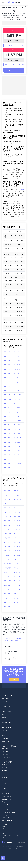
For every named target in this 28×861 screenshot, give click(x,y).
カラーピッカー (5, 804)
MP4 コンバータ (5, 698)
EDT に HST (7, 594)
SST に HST (7, 585)
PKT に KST (7, 390)
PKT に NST (7, 369)
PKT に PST (7, 352)
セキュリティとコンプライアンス (10, 835)
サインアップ (14, 679)
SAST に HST (17, 546)
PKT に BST (7, 386)
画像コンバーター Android (8, 818)
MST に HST (7, 589)
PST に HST (7, 491)
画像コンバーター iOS (7, 820)
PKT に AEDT (17, 463)
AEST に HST (17, 495)
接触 (3, 837)
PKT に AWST (7, 399)
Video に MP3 (5, 720)
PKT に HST (17, 365)
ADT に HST (17, 491)
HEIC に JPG (5, 735)
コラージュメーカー (6, 796)
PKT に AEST (17, 356)
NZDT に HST (7, 559)
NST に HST (17, 504)
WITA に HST (7, 576)
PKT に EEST (7, 442)
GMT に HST (17, 555)
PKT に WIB (17, 412)
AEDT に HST (17, 602)
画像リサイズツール (6, 799)
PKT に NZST (17, 408)
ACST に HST (17, 542)
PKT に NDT (7, 416)
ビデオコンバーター (6, 706)
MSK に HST (7, 504)
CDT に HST (17, 508)
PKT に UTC (7, 403)
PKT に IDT (6, 459)
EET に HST (17, 564)
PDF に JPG (4, 733)
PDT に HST (7, 508)
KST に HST (17, 525)
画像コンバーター (6, 741)
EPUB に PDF (5, 751)
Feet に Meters (5, 786)
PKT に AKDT (17, 425)
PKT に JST (7, 438)
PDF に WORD (5, 749)
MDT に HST (7, 529)
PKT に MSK (7, 365)
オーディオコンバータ (7, 722)
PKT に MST (17, 451)
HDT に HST (17, 516)
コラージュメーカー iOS (7, 815)
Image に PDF (5, 738)
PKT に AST (7, 378)
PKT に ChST (17, 442)
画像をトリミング (6, 802)
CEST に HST (17, 598)
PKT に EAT (7, 433)
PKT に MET (17, 399)
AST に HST (17, 512)
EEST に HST (17, 576)
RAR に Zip (4, 765)
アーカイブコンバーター (8, 773)
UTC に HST (17, 538)
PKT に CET (17, 386)
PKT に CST (7, 360)
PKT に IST (17, 403)
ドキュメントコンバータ (8, 757)
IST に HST (6, 542)
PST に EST (4, 767)
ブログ (3, 826)
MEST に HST (7, 534)
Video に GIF (5, 701)
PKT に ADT (17, 352)
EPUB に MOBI (5, 754)
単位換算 (4, 789)
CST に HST (7, 499)
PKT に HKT (17, 433)
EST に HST (17, 589)
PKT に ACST (7, 408)
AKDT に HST (7, 564)
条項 (3, 833)
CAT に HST (17, 529)
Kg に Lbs (4, 783)
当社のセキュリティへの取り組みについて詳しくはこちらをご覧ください (14, 639)
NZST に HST (7, 546)
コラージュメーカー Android (9, 812)
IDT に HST (17, 594)
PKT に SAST (7, 412)
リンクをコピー (10, 70)
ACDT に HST (7, 568)
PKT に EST (7, 455)
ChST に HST (7, 581)
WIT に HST (7, 555)
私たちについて (5, 825)
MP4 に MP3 (5, 717)
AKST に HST (17, 499)
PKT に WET (7, 356)
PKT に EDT (17, 455)
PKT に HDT (7, 382)
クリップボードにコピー (13, 45)
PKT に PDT (17, 369)
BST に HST (17, 521)
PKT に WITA (17, 438)
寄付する (4, 828)
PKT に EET (7, 429)
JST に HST (17, 572)
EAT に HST (17, 568)
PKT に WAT (17, 373)
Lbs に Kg (4, 780)
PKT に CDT (7, 373)
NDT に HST (17, 551)
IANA (22, 189)
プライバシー (5, 831)
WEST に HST (7, 516)
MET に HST (7, 538)
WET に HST (7, 495)
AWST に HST (17, 534)
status (3, 839)
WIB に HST (7, 551)
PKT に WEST (17, 378)
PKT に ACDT (17, 429)
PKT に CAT (7, 395)
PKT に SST (17, 446)
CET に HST (7, 525)
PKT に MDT (17, 390)
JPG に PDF (4, 730)
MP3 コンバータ (5, 714)
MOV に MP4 (5, 704)
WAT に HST (7, 512)
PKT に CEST (7, 463)
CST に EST (4, 770)
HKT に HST (7, 572)
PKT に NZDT (17, 421)
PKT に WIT (17, 416)
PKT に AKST (17, 360)
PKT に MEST (17, 395)
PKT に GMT (7, 421)
